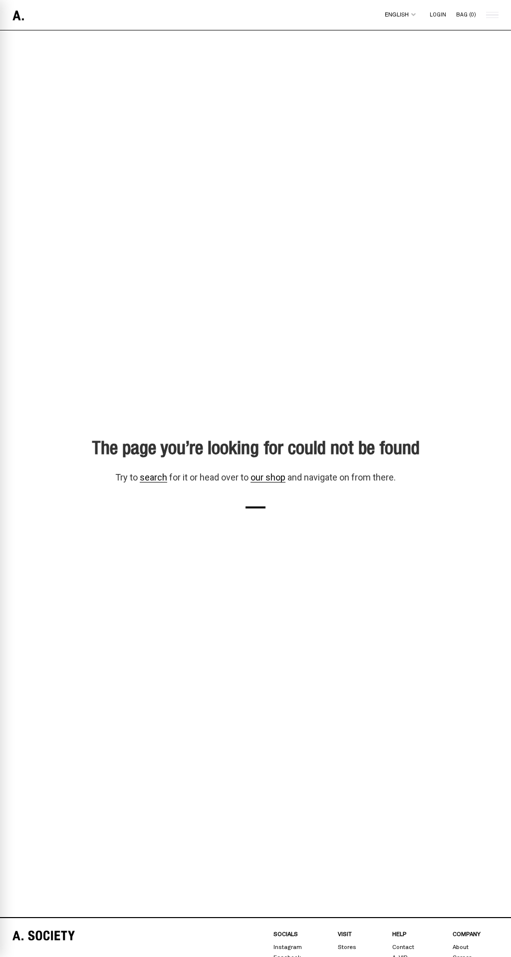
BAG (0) (466, 14)
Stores (347, 947)
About (461, 947)
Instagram (287, 947)
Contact (403, 947)
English (397, 14)
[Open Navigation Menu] (491, 15)
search (153, 477)
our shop (268, 477)
